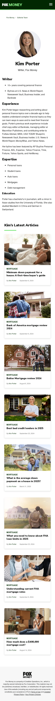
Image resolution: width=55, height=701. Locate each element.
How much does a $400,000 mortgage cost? (23, 643)
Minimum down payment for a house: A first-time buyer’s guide (26, 274)
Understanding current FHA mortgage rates (23, 590)
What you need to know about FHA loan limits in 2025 (27, 537)
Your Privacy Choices (33, 694)
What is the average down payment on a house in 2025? (24, 480)
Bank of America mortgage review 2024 (27, 327)
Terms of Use (36, 692)
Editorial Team (22, 17)
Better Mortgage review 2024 (24, 378)
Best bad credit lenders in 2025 (25, 428)
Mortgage (12, 268)
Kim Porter (12, 280)
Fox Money (10, 17)
